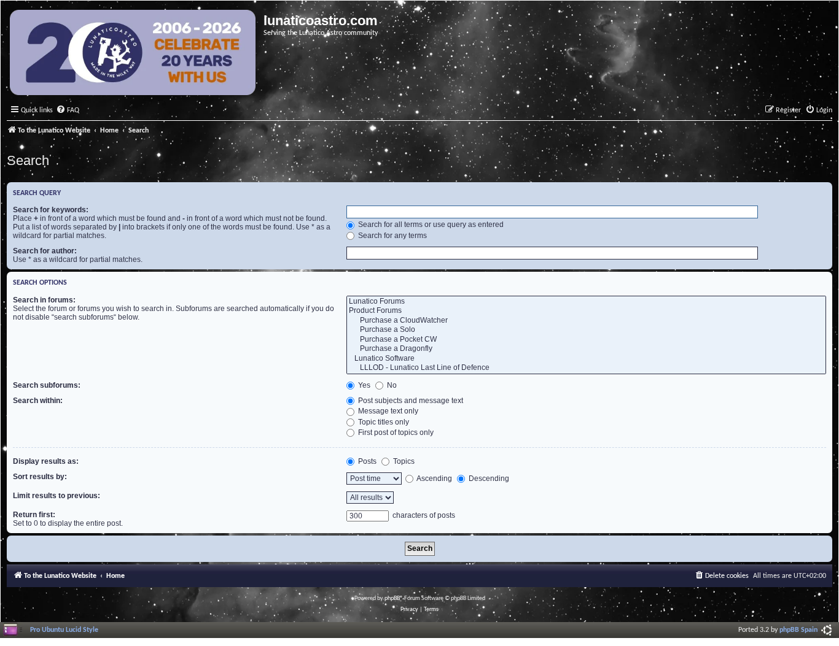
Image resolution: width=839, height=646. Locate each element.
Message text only (387, 411)
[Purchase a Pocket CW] (586, 340)
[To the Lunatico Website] (133, 54)
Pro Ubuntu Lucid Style (64, 630)
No (391, 385)
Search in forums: (44, 300)
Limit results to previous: (56, 495)
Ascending (433, 478)
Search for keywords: (50, 210)
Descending (488, 478)
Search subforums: (46, 385)
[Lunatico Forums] (586, 302)
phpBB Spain (798, 630)
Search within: (38, 400)
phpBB (392, 598)
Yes (363, 385)
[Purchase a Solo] (586, 330)
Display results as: (46, 461)
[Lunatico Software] (586, 359)
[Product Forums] (586, 311)
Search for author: (45, 251)
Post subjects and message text (409, 400)
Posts (366, 461)
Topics (403, 461)
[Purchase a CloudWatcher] (586, 321)
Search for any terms (391, 235)
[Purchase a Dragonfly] (586, 349)
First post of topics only (395, 432)
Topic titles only (382, 422)
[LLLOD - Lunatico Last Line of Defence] (586, 368)
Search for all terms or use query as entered (430, 224)
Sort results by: (40, 476)
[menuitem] (67, 110)
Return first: (34, 514)
